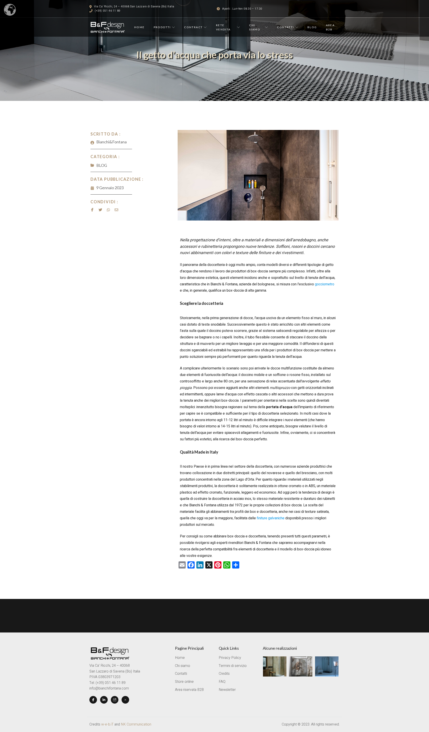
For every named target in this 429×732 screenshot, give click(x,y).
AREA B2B (330, 27)
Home (139, 27)
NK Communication (136, 724)
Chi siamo (254, 27)
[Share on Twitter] (100, 210)
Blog (312, 27)
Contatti (285, 27)
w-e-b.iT (107, 724)
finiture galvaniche (270, 518)
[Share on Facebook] (92, 210)
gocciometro (324, 284)
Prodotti (162, 27)
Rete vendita (223, 27)
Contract (193, 27)
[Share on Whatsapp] (108, 210)
